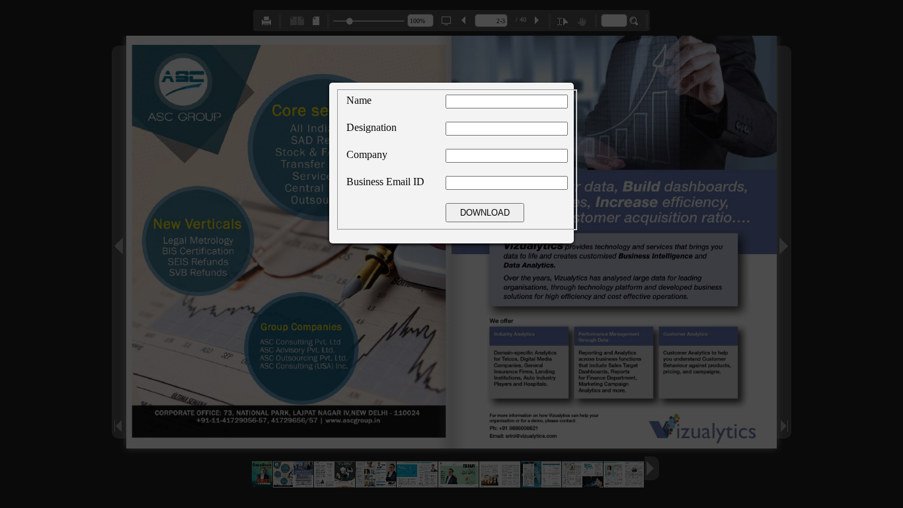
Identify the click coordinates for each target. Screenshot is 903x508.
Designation (371, 127)
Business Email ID (385, 181)
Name (359, 100)
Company (366, 154)
